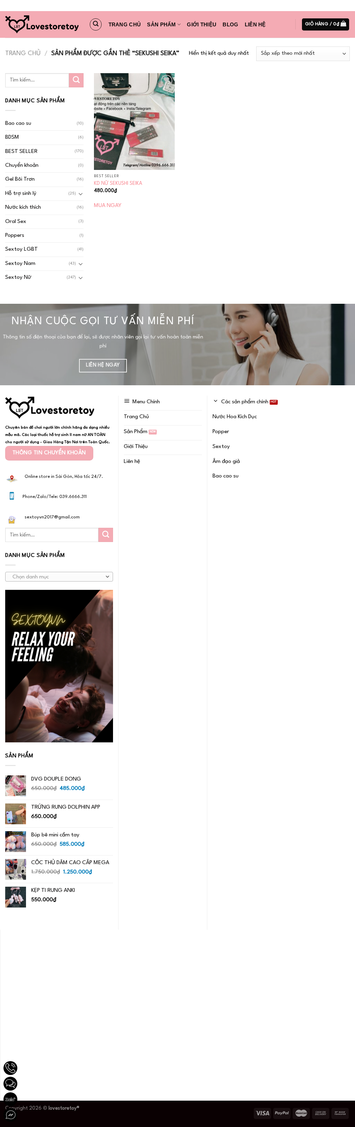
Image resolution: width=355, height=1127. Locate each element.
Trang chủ (125, 24)
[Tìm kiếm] (96, 24)
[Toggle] (81, 193)
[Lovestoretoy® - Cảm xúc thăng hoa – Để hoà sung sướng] (42, 24)
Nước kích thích (23, 207)
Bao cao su (18, 123)
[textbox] (57, 577)
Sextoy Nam (20, 263)
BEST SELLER (21, 151)
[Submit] (76, 80)
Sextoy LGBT (21, 249)
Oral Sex (15, 221)
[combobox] (59, 577)
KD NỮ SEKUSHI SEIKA (118, 183)
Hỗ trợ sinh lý (20, 193)
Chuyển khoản (21, 165)
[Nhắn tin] (10, 1084)
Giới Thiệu (201, 24)
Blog (230, 24)
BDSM (12, 137)
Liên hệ (255, 24)
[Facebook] (10, 1115)
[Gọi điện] (10, 1068)
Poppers (14, 235)
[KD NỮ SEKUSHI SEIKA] (134, 121)
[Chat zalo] (10, 1099)
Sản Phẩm (161, 24)
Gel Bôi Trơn (20, 179)
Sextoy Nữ (18, 277)
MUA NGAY (107, 205)
